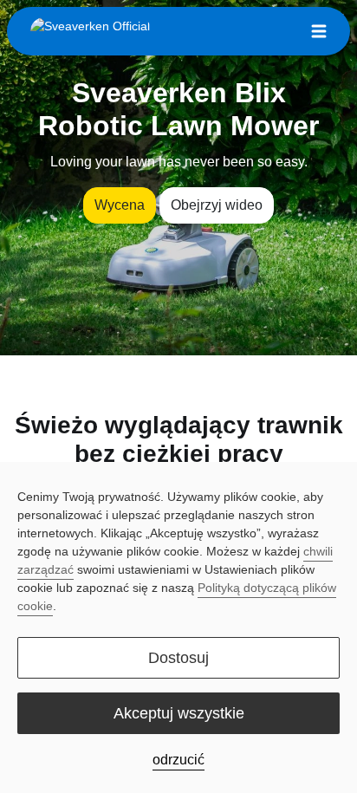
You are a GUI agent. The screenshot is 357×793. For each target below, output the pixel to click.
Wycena (119, 205)
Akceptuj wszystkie (179, 713)
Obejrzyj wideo (217, 205)
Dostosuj (178, 657)
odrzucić (178, 759)
